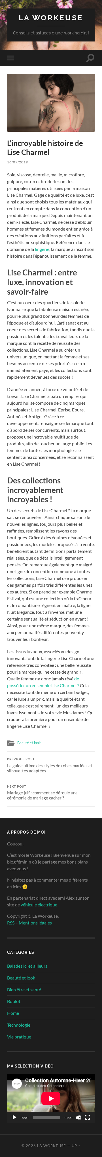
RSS (10, 922)
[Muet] (78, 1117)
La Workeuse (51, 17)
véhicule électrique (39, 904)
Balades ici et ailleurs (27, 965)
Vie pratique (19, 1036)
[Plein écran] (87, 1117)
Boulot (13, 1001)
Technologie (18, 1024)
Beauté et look (29, 742)
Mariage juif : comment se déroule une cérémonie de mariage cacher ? (42, 793)
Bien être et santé (24, 989)
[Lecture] (14, 1117)
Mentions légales (35, 922)
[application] (51, 1098)
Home (13, 1013)
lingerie (42, 249)
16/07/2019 (17, 162)
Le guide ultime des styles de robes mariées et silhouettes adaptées (49, 765)
